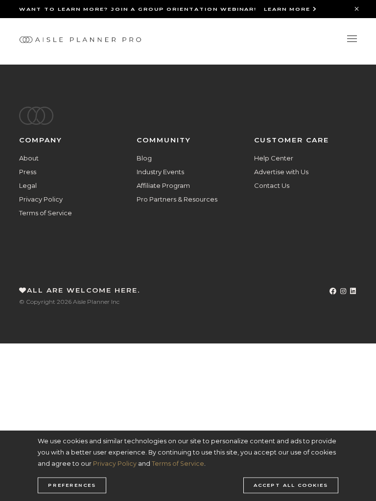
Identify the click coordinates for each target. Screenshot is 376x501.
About (29, 158)
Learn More (288, 9)
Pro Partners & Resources (177, 199)
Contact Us (271, 185)
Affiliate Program (163, 185)
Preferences (72, 485)
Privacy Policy (41, 199)
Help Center (273, 158)
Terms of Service (45, 213)
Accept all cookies (291, 485)
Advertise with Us (281, 172)
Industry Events (160, 172)
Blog (144, 158)
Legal (28, 185)
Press (27, 172)
